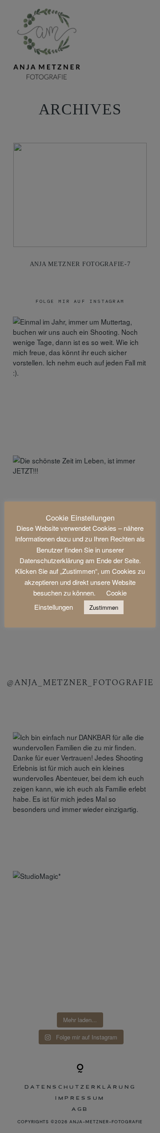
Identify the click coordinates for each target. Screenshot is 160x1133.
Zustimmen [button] (103, 607)
